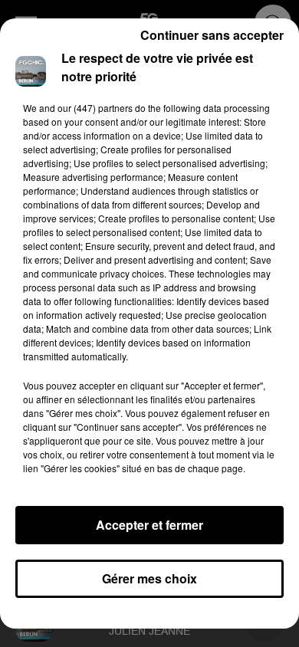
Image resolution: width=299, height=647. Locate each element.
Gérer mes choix (149, 578)
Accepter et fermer (149, 525)
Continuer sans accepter (212, 35)
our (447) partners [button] (95, 107)
